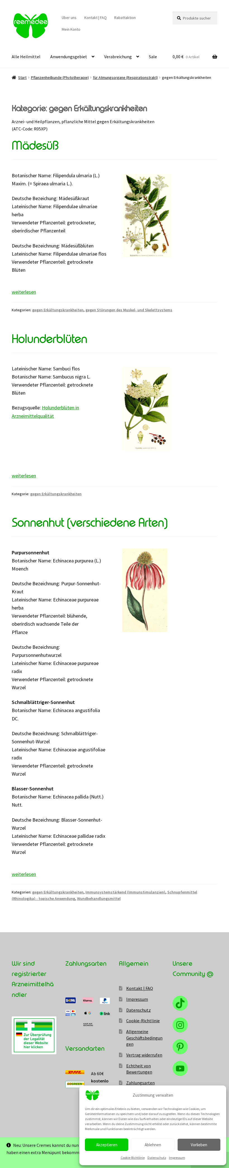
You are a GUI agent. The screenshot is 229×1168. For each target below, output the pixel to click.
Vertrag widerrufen (144, 1055)
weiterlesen (24, 292)
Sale (153, 56)
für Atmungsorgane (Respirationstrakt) (125, 77)
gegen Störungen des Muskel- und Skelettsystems (128, 309)
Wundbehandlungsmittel (99, 898)
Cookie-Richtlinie (133, 1157)
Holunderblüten (49, 339)
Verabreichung (118, 56)
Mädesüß (35, 145)
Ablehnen (153, 1144)
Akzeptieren (106, 1144)
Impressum (177, 1157)
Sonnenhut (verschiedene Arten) (90, 523)
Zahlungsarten (140, 1083)
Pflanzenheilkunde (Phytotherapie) (60, 77)
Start (22, 77)
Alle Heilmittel (26, 56)
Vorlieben (199, 1144)
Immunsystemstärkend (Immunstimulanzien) (125, 892)
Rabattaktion (125, 17)
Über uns (69, 17)
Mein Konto (71, 29)
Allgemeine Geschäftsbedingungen (144, 1038)
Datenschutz (156, 1157)
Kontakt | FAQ (95, 17)
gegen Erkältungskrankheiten (58, 309)
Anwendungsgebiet (68, 56)
